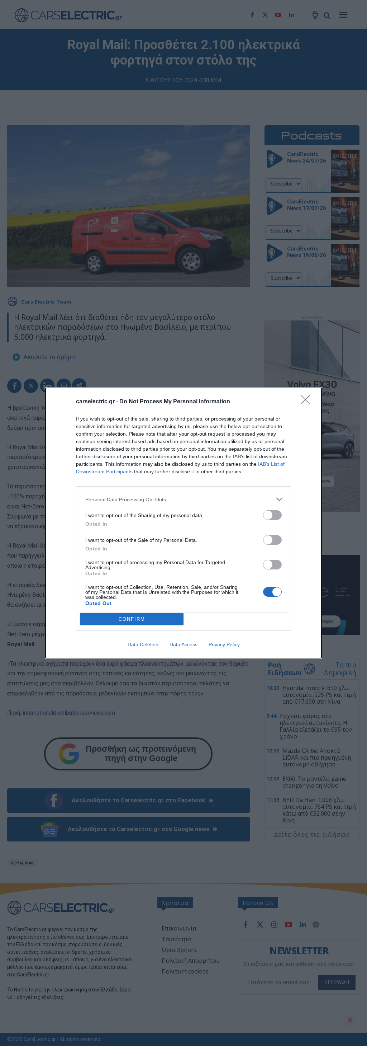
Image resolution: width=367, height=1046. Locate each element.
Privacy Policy (224, 644)
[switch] (272, 515)
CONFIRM (132, 619)
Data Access (183, 644)
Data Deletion (143, 644)
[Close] (307, 402)
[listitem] (183, 499)
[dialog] (183, 523)
